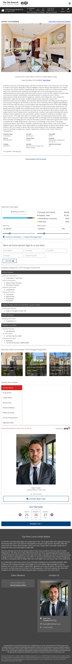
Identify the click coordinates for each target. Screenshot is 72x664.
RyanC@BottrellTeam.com (52, 624)
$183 (67, 218)
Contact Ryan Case (37, 499)
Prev (20, 514)
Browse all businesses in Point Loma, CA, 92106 (16, 428)
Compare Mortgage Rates (32, 237)
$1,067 (66, 215)
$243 (67, 221)
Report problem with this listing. (36, 159)
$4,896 (66, 212)
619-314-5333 (37, 494)
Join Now (8, 261)
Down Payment (41, 225)
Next (51, 514)
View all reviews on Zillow (18, 585)
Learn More (60, 21)
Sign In (29, 245)
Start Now (46, 80)
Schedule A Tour (35, 524)
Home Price (6, 225)
